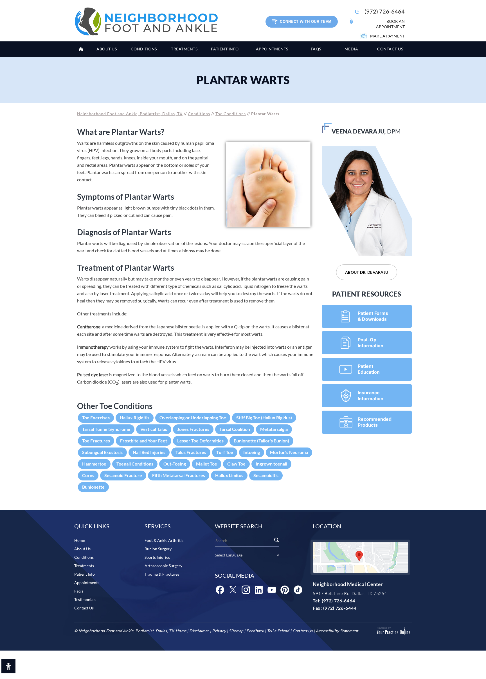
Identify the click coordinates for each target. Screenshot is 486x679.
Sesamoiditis (265, 475)
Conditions (199, 113)
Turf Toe (224, 452)
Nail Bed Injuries (149, 452)
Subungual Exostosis (102, 452)
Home (83, 49)
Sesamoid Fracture (123, 475)
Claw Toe (236, 463)
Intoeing (251, 452)
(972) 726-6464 (384, 11)
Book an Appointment (390, 24)
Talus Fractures (191, 452)
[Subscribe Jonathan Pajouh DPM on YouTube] (272, 590)
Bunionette (93, 486)
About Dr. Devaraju (366, 272)
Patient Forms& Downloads (373, 316)
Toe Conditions (230, 113)
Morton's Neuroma (289, 452)
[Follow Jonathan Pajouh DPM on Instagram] (246, 590)
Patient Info (84, 574)
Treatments (84, 565)
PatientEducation (369, 369)
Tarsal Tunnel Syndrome (106, 429)
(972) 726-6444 (340, 608)
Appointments (86, 582)
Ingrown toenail (271, 463)
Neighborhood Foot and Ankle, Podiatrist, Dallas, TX (130, 113)
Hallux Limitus (229, 475)
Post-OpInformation (370, 342)
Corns (88, 475)
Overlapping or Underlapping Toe (192, 417)
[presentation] (243, 80)
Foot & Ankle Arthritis (164, 540)
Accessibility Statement (337, 630)
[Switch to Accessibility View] (8, 666)
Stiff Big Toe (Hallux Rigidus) (264, 417)
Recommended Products (375, 422)
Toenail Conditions (134, 463)
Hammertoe (94, 463)
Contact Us (84, 607)
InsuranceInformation (370, 395)
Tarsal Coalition (234, 429)
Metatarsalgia (274, 429)
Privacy (219, 630)
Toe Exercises (96, 417)
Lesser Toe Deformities (200, 440)
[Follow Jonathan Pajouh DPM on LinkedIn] (259, 590)
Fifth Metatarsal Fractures (178, 475)
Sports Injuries (157, 557)
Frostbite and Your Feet (143, 440)
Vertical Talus (153, 429)
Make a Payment (387, 36)
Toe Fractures (96, 440)
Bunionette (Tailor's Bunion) (261, 440)
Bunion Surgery (158, 548)
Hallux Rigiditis (134, 417)
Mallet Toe (206, 463)
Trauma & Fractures (162, 574)
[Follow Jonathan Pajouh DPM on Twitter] (233, 590)
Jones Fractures (193, 429)
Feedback (255, 630)
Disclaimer (199, 630)
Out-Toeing (174, 463)
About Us (82, 548)
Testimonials (85, 599)
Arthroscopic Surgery (163, 565)
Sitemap (236, 630)
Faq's (78, 591)
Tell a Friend (278, 630)
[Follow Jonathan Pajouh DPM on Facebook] (220, 590)
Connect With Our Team (306, 21)
